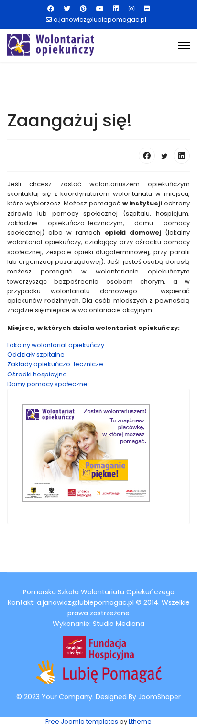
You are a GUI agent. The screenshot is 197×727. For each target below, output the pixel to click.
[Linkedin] (116, 8)
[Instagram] (131, 8)
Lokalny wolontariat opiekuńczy (55, 345)
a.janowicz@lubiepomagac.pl (100, 19)
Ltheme (140, 721)
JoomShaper (159, 697)
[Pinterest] (83, 8)
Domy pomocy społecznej (48, 383)
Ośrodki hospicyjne (37, 374)
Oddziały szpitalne (36, 354)
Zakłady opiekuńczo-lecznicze (55, 364)
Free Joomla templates (81, 721)
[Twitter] (67, 8)
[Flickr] (147, 8)
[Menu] (184, 45)
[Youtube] (100, 8)
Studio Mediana (118, 623)
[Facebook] (50, 8)
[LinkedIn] (182, 156)
